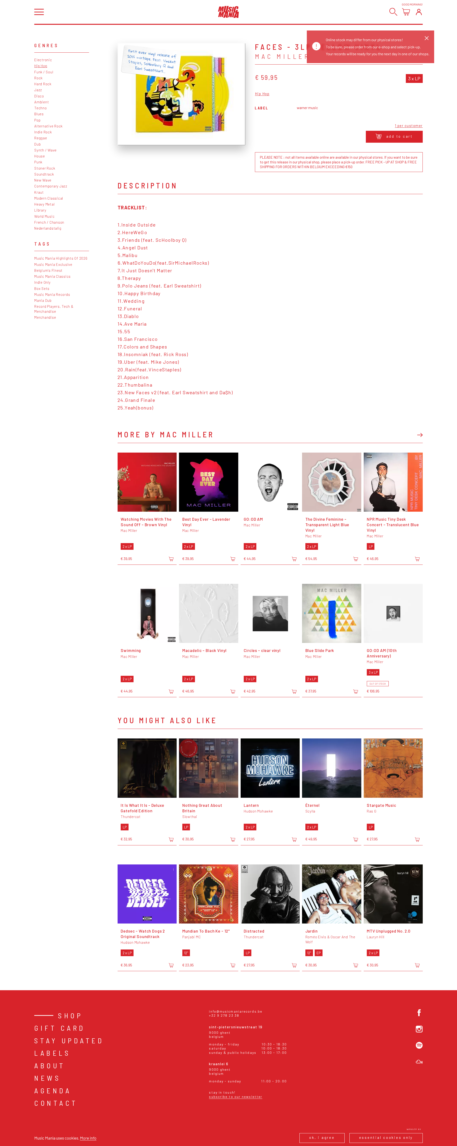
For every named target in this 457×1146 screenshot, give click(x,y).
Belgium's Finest (48, 270)
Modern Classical (48, 198)
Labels (52, 1053)
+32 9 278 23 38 (224, 1015)
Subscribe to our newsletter (235, 1097)
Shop (70, 1015)
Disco (39, 96)
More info (88, 1138)
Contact (56, 1103)
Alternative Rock (48, 126)
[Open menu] (39, 12)
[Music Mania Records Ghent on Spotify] (419, 1045)
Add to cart (399, 136)
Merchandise (45, 317)
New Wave (42, 180)
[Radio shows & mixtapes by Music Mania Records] (419, 1061)
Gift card (59, 1028)
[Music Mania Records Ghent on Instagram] (419, 1029)
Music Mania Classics (52, 276)
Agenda (52, 1090)
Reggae (40, 138)
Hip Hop (40, 66)
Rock (38, 78)
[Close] (426, 38)
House (39, 156)
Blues (39, 114)
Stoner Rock (44, 168)
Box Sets (42, 288)
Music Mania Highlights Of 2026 (61, 258)
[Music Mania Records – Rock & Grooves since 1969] (228, 11)
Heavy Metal (44, 204)
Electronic (43, 60)
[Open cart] (406, 12)
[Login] (419, 12)
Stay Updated (69, 1040)
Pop (37, 120)
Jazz (38, 90)
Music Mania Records (52, 294)
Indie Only (42, 282)
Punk (38, 162)
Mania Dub (43, 300)
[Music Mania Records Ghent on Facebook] (419, 1012)
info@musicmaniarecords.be (235, 1011)
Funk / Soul (43, 72)
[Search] (393, 12)
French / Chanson (49, 222)
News (47, 1078)
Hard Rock (42, 84)
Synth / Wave (45, 150)
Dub (37, 144)
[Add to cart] (171, 559)
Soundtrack (44, 174)
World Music (44, 216)
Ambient (41, 102)
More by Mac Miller (166, 434)
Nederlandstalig (47, 228)
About (49, 1065)
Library (40, 210)
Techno (40, 108)
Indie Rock (43, 132)
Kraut (39, 192)
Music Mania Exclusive (53, 264)
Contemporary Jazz (50, 186)
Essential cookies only (386, 1137)
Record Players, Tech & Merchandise (54, 308)
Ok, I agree (322, 1137)
